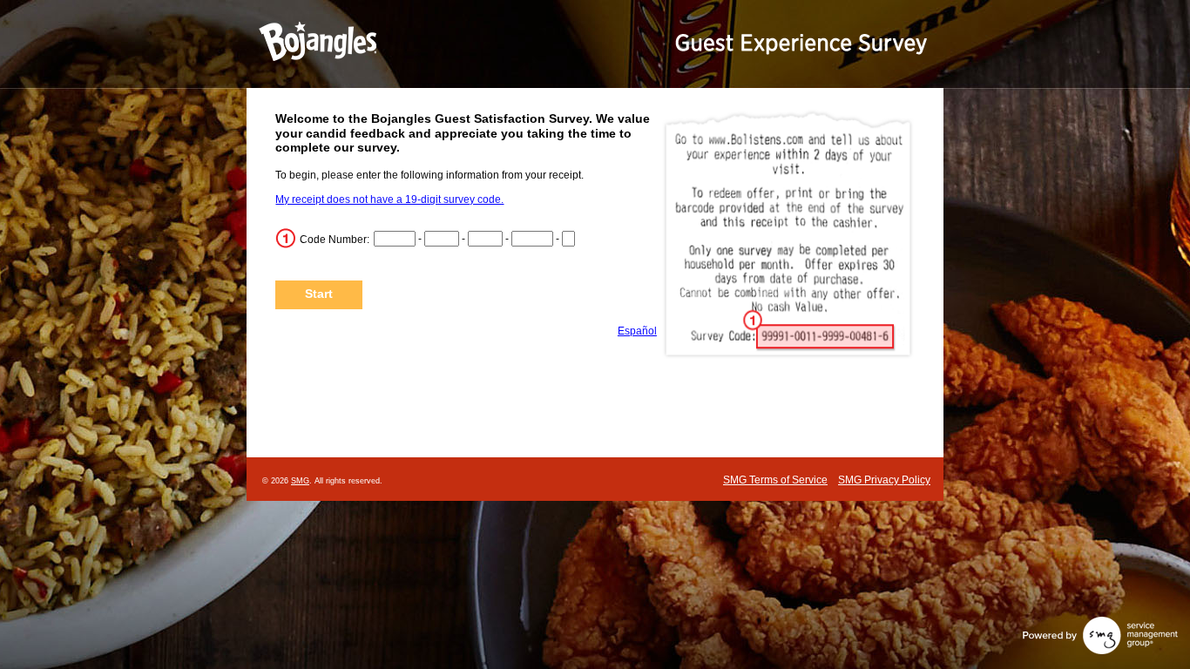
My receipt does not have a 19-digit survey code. (389, 199)
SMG (300, 480)
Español (637, 331)
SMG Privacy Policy (884, 480)
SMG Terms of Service (775, 480)
